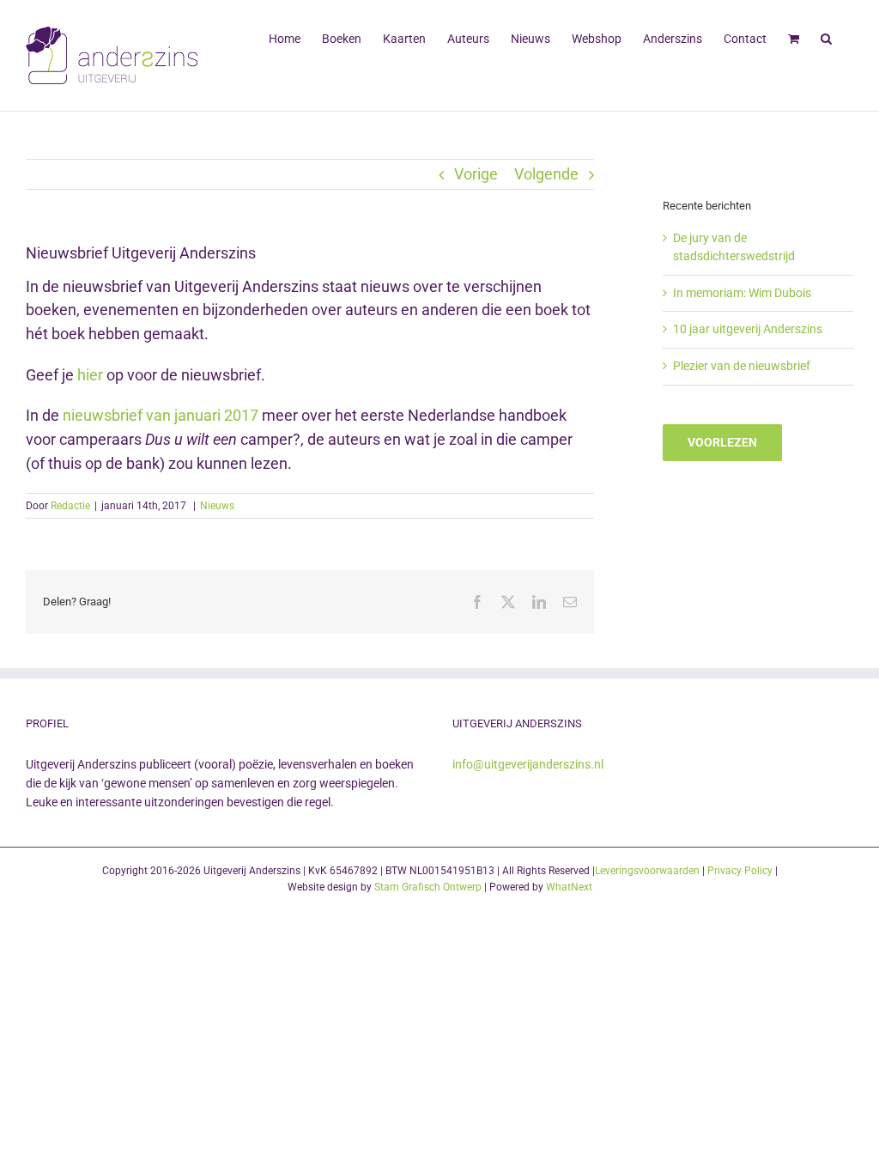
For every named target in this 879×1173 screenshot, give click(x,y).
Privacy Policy (740, 871)
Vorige (476, 174)
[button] (826, 37)
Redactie (70, 506)
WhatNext (569, 887)
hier (88, 375)
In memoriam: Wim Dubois (742, 293)
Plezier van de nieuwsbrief (741, 366)
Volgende (546, 174)
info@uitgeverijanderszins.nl (527, 764)
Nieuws (217, 506)
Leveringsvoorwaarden (647, 871)
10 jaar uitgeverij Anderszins (747, 329)
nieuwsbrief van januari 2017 (160, 415)
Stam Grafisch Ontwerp (428, 887)
